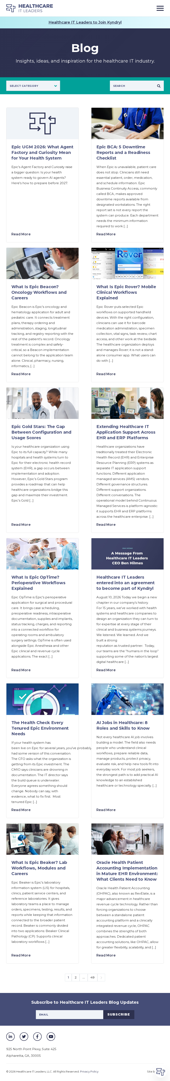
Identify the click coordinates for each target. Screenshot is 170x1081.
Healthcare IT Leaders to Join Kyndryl (85, 22)
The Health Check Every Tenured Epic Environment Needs (40, 728)
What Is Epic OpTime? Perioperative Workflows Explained (38, 583)
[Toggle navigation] (158, 8)
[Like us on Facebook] (37, 1036)
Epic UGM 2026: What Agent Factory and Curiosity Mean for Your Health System (42, 152)
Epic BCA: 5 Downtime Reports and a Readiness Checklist (123, 152)
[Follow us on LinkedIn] (10, 1036)
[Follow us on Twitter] (24, 1036)
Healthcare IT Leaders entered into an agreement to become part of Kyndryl (125, 583)
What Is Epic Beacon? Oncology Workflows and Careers (39, 292)
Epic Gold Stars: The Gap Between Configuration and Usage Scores (41, 432)
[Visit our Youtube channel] (51, 1036)
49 (92, 977)
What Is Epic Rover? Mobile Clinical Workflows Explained (126, 292)
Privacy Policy (89, 1071)
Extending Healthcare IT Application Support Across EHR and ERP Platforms (125, 432)
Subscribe (118, 1014)
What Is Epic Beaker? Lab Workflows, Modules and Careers (39, 868)
